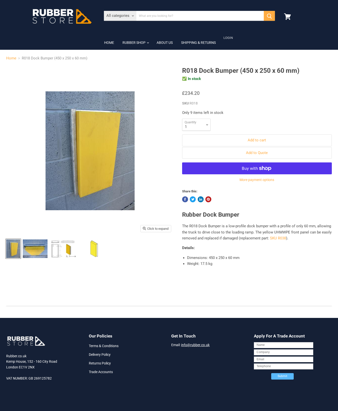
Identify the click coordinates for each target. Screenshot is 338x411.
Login (228, 38)
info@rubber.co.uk (195, 345)
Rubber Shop (134, 43)
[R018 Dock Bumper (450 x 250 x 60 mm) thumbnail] (13, 248)
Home (109, 43)
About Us (165, 43)
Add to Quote (257, 153)
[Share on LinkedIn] (201, 199)
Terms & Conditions (104, 346)
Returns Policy (100, 363)
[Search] (269, 16)
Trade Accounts (101, 372)
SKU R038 (278, 238)
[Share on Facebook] (185, 199)
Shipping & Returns (198, 43)
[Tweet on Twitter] (193, 199)
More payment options (257, 180)
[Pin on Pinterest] (208, 199)
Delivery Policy (100, 355)
